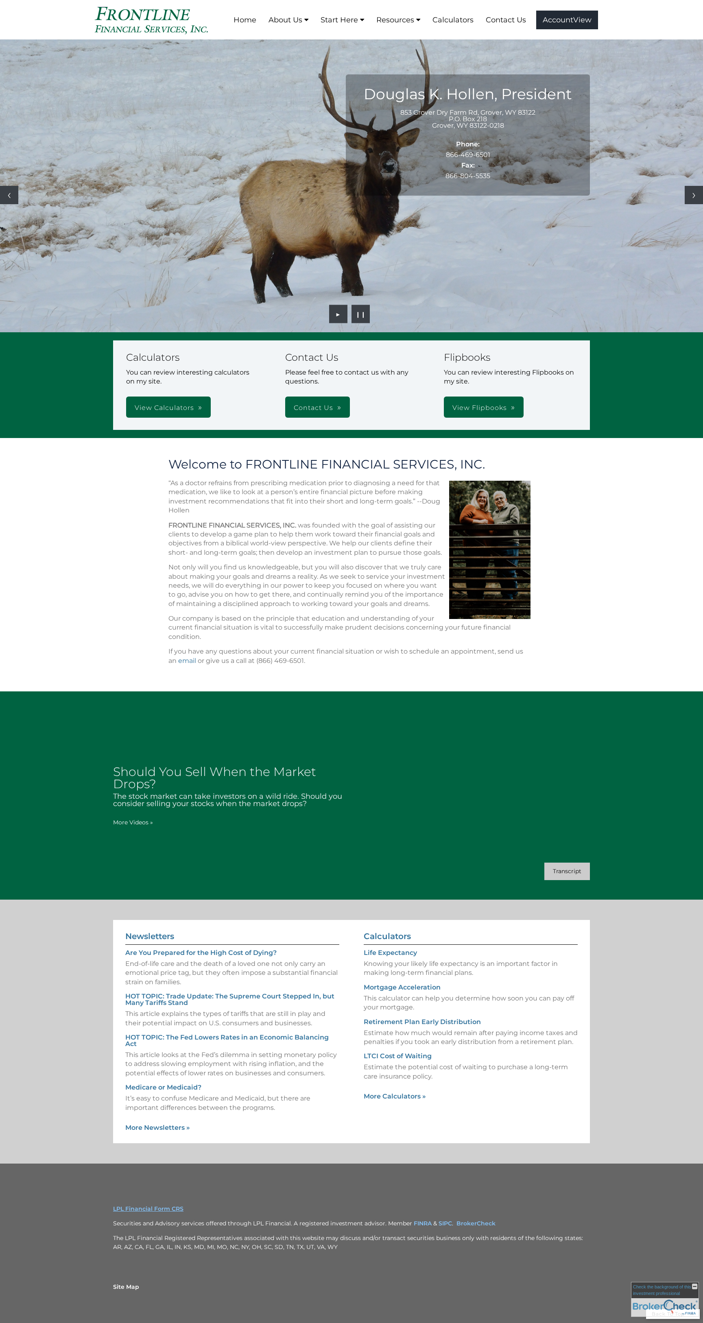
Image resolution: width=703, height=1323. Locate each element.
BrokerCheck (476, 1223)
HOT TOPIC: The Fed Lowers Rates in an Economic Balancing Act (227, 1040)
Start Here (339, 19)
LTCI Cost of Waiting (398, 1056)
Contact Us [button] (313, 408)
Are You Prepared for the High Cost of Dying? (201, 953)
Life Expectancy (390, 953)
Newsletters (149, 936)
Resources (395, 19)
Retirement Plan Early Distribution (422, 1022)
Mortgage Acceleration (402, 987)
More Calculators (395, 1096)
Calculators (453, 19)
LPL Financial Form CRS (148, 1208)
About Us (285, 19)
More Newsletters (157, 1127)
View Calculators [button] (164, 408)
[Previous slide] (9, 195)
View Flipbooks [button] (479, 408)
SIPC (445, 1223)
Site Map (126, 1286)
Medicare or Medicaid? (163, 1087)
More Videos (133, 822)
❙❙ (361, 314)
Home (245, 19)
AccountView (567, 19)
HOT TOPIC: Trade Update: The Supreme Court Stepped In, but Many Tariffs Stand (229, 999)
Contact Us (506, 19)
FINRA (423, 1223)
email (187, 661)
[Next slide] (694, 195)
